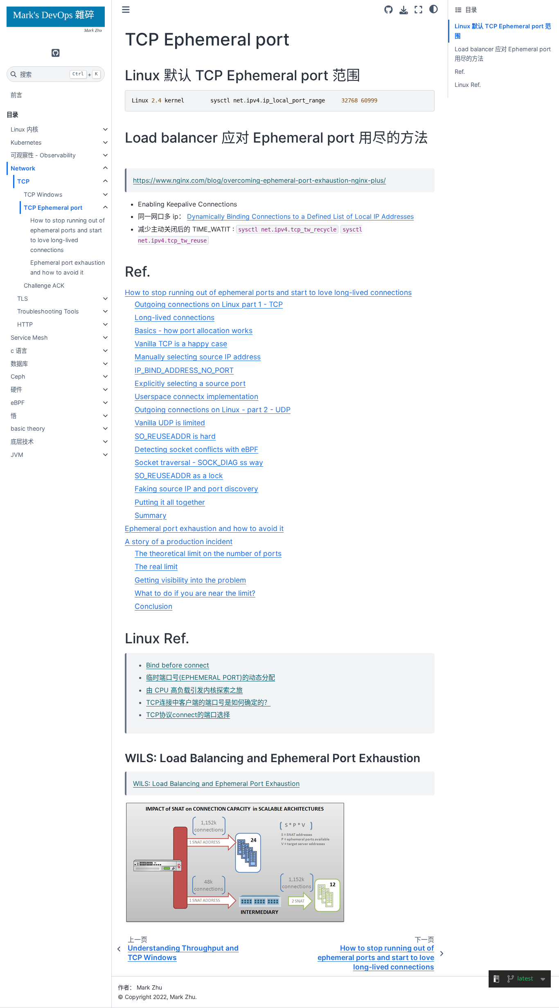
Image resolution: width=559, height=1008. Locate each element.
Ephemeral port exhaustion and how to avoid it (67, 267)
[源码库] (388, 10)
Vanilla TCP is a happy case (181, 343)
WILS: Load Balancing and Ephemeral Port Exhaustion (216, 783)
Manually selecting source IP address (198, 356)
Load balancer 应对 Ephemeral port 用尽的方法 (503, 53)
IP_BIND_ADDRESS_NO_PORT (184, 370)
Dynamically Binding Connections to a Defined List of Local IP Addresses (300, 216)
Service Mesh (29, 337)
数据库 (19, 363)
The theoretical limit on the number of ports (208, 553)
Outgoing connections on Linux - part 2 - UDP (213, 409)
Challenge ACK (44, 285)
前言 (16, 94)
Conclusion (153, 606)
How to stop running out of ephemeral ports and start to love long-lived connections (67, 235)
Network (23, 168)
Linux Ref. (468, 84)
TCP (23, 181)
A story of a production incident (178, 541)
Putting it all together (170, 502)
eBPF (18, 402)
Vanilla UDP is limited (170, 422)
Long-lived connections (174, 317)
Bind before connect (177, 665)
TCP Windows (43, 194)
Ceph (18, 376)
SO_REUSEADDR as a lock (179, 475)
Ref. (460, 71)
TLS (22, 298)
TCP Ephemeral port (53, 207)
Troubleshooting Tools (48, 311)
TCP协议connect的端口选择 (188, 715)
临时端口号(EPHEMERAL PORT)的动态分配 (210, 677)
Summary (151, 515)
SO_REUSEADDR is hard (175, 436)
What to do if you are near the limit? (195, 593)
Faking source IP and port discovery (196, 488)
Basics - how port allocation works (193, 330)
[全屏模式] (418, 10)
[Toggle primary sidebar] (125, 10)
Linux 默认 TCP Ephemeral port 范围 (503, 31)
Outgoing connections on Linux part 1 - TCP (209, 304)
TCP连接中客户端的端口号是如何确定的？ (208, 702)
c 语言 (19, 350)
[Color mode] (433, 9)
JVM (17, 454)
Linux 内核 (24, 129)
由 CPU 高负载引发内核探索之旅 (194, 690)
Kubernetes (26, 142)
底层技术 (22, 441)
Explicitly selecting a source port (190, 383)
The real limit (156, 566)
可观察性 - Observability (43, 155)
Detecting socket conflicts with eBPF (196, 449)
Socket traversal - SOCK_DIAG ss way (199, 462)
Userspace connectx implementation (196, 396)
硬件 (16, 389)
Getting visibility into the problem (190, 580)
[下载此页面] (403, 10)
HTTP (25, 324)
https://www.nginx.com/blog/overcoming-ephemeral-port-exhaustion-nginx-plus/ (259, 180)
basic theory (28, 428)
